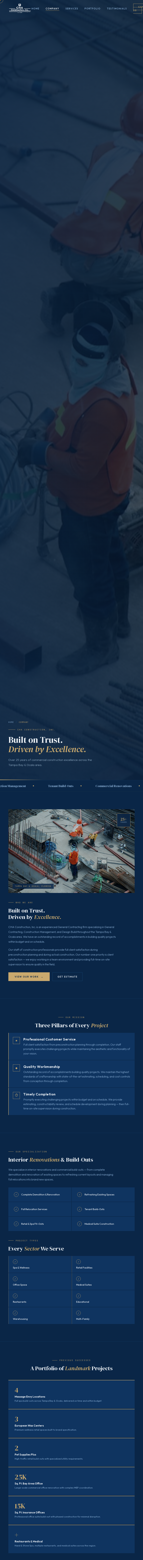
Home (35, 8)
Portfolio (93, 8)
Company (52, 8)
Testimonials (117, 8)
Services (72, 8)
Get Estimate (67, 976)
